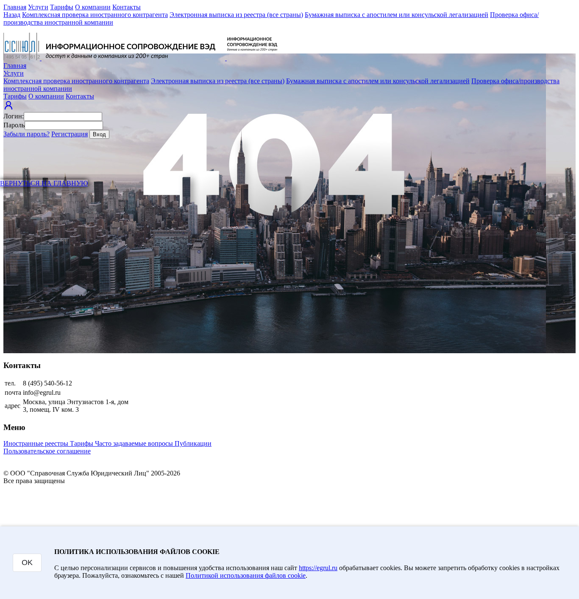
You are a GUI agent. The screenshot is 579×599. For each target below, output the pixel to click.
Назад (11, 14)
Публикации (193, 443)
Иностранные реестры (36, 443)
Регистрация (69, 134)
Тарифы (61, 7)
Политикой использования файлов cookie (246, 575)
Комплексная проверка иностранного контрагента (95, 14)
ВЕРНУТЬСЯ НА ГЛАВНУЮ (44, 183)
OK (27, 562)
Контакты (126, 7)
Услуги (38, 7)
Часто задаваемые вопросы (135, 443)
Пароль (14, 125)
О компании (93, 7)
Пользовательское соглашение (47, 451)
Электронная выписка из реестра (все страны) (236, 14)
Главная (14, 7)
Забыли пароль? (26, 134)
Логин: (13, 116)
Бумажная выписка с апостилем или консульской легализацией (396, 14)
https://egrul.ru (318, 567)
